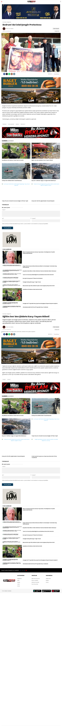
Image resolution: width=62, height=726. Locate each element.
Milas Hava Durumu (36, 578)
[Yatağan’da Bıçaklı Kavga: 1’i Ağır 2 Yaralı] (12, 282)
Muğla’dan (19, 578)
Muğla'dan (57, 31)
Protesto (23, 124)
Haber (4, 379)
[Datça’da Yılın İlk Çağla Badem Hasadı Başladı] (46, 191)
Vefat (18, 584)
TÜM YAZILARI (56, 28)
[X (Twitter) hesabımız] (22, 570)
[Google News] (56, 74)
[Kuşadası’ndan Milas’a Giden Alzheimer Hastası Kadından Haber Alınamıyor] (12, 271)
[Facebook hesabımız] (20, 570)
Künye (47, 582)
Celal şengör (11, 124)
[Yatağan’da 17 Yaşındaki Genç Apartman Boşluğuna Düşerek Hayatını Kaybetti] (12, 303)
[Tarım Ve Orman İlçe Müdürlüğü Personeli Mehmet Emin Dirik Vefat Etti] (12, 274)
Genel (18, 586)
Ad (3, 218)
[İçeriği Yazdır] (14, 74)
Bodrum (4, 124)
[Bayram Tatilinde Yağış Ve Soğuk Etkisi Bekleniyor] (46, 171)
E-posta (34, 218)
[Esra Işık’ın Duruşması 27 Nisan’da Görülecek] (12, 278)
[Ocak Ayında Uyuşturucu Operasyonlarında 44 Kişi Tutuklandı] (46, 447)
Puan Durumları (35, 584)
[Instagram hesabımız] (24, 570)
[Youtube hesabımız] (26, 570)
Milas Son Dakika (9, 28)
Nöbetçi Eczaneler (35, 582)
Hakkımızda (48, 578)
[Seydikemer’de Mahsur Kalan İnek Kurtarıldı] (16, 151)
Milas (18, 580)
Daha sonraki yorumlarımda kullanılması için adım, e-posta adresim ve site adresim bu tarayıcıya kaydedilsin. (25, 223)
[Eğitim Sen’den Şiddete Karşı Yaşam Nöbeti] (46, 151)
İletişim (47, 580)
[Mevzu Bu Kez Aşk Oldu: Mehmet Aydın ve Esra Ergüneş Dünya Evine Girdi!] (12, 286)
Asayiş (18, 582)
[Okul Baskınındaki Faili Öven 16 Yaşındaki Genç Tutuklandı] (12, 307)
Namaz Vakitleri (35, 580)
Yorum (4, 209)
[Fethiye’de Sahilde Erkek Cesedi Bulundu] (16, 171)
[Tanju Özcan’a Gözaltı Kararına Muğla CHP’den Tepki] (16, 191)
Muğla (17, 124)
